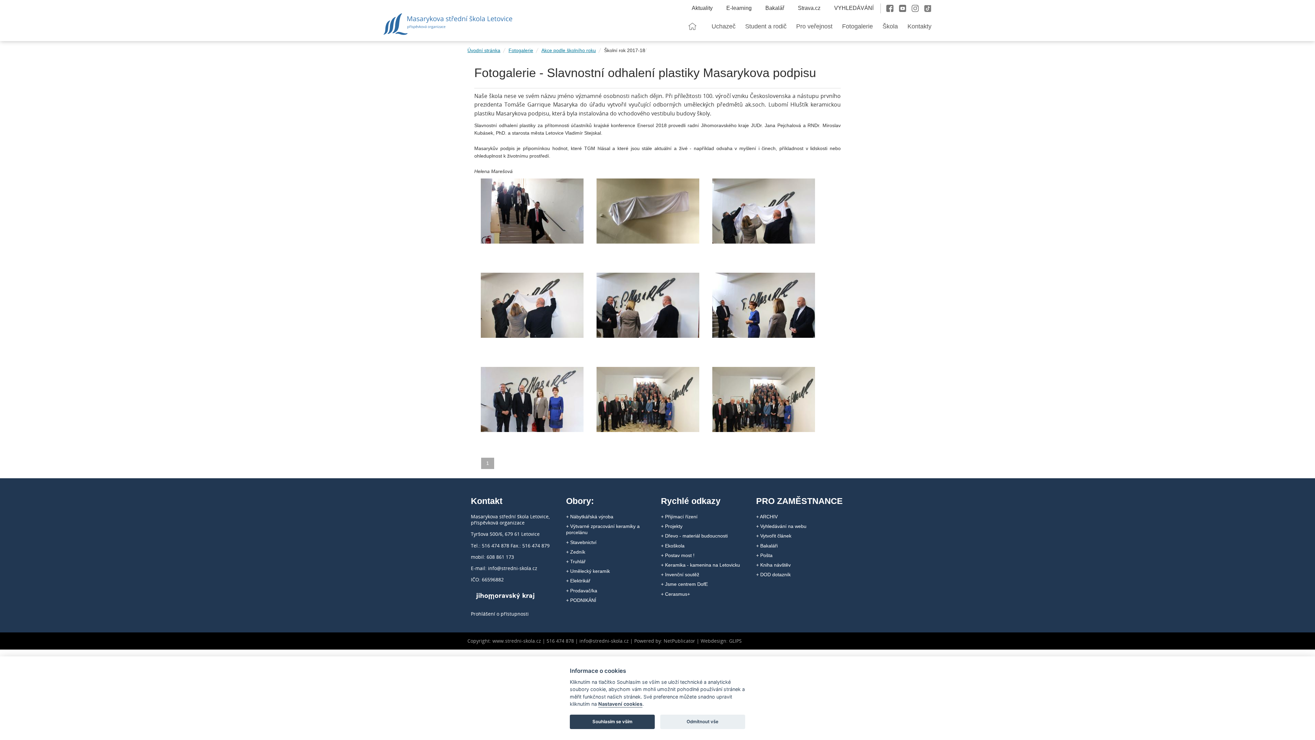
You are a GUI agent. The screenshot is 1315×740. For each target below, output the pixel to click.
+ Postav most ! (677, 555)
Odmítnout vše (702, 721)
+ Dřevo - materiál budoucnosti (694, 536)
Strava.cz (809, 8)
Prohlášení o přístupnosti (500, 613)
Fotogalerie (521, 50)
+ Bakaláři (767, 545)
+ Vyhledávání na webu (781, 526)
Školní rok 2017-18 (624, 50)
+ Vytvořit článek (773, 536)
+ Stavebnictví (581, 542)
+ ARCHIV (767, 516)
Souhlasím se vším (612, 721)
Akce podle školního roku (568, 50)
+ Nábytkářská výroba (589, 516)
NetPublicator (679, 641)
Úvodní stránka (483, 50)
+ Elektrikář (578, 580)
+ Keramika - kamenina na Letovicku (700, 565)
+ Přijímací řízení (679, 516)
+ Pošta (764, 555)
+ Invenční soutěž (680, 574)
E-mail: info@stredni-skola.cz (504, 568)
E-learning (739, 8)
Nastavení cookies (620, 704)
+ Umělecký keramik (588, 571)
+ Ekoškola (673, 545)
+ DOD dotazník (773, 574)
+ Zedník (575, 552)
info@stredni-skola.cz (604, 641)
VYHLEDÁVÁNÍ (854, 8)
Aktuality (702, 8)
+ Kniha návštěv (773, 565)
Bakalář (774, 8)
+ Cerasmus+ (675, 594)
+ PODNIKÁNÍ (581, 600)
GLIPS (735, 641)
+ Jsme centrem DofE (684, 584)
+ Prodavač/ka (581, 590)
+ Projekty (671, 526)
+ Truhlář (576, 561)
